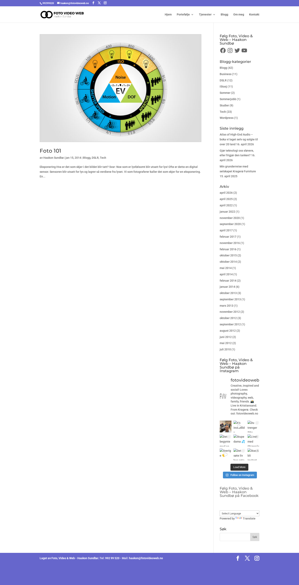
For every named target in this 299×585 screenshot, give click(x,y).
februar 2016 (228, 249)
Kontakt (254, 14)
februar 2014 (228, 280)
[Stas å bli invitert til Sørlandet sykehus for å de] (253, 454)
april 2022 (226, 205)
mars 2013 (226, 305)
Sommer (225, 92)
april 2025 (226, 199)
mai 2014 (226, 268)
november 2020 (230, 218)
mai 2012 (226, 343)
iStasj (223, 86)
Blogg (224, 14)
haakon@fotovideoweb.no (146, 558)
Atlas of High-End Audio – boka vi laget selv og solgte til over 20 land (239, 139)
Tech (103, 157)
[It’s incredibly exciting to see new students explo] (239, 426)
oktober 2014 (228, 261)
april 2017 (226, 230)
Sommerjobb (228, 99)
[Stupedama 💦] (239, 440)
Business (225, 74)
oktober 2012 (228, 318)
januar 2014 (227, 286)
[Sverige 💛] (225, 454)
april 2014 (226, 274)
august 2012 (228, 330)
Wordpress (227, 117)
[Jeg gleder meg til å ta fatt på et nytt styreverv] (225, 426)
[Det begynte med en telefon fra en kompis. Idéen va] (225, 440)
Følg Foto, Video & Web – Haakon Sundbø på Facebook (239, 492)
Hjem (168, 14)
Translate (249, 518)
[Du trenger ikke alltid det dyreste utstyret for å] (253, 426)
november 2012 (230, 311)
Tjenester (205, 14)
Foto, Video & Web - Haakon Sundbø (74, 558)
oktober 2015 (228, 255)
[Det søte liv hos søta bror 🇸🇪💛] (239, 454)
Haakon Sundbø (53, 157)
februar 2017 (228, 236)
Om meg (238, 14)
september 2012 (230, 324)
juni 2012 (226, 337)
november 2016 (230, 243)
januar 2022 (227, 211)
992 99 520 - (113, 558)
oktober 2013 (228, 293)
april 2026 (226, 192)
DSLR (95, 157)
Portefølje (183, 14)
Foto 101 (50, 151)
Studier (224, 105)
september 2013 (230, 299)
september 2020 (230, 224)
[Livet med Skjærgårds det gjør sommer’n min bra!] (253, 440)
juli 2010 (225, 349)
